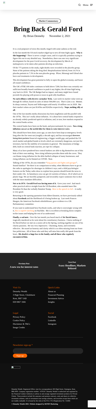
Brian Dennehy (35, 35)
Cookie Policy (19, 320)
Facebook (52, 317)
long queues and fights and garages (61, 163)
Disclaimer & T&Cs (21, 324)
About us (52, 291)
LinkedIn (52, 320)
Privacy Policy (19, 317)
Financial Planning (56, 295)
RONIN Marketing (51, 404)
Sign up (20, 355)
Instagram (52, 324)
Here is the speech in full (62, 189)
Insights (51, 302)
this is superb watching (24, 211)
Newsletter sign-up (23, 345)
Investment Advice (56, 298)
